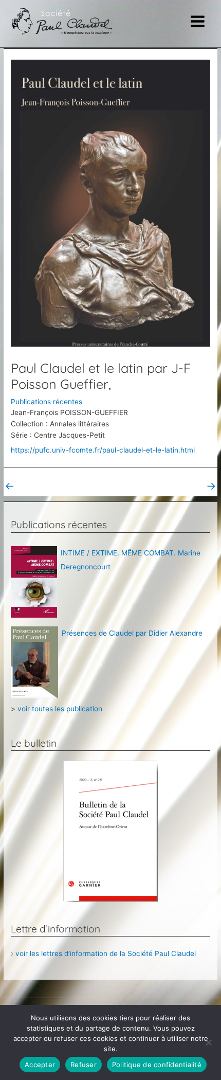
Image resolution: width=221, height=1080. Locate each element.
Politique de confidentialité (156, 1064)
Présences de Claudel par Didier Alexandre (132, 633)
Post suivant (189, 485)
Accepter (40, 1064)
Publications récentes (46, 402)
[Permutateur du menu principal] (198, 21)
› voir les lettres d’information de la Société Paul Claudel (103, 953)
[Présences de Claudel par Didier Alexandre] (34, 662)
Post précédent (36, 485)
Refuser (83, 1064)
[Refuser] (208, 1042)
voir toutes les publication (59, 709)
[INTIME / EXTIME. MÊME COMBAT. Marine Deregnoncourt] (34, 581)
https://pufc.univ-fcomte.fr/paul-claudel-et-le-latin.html (103, 450)
